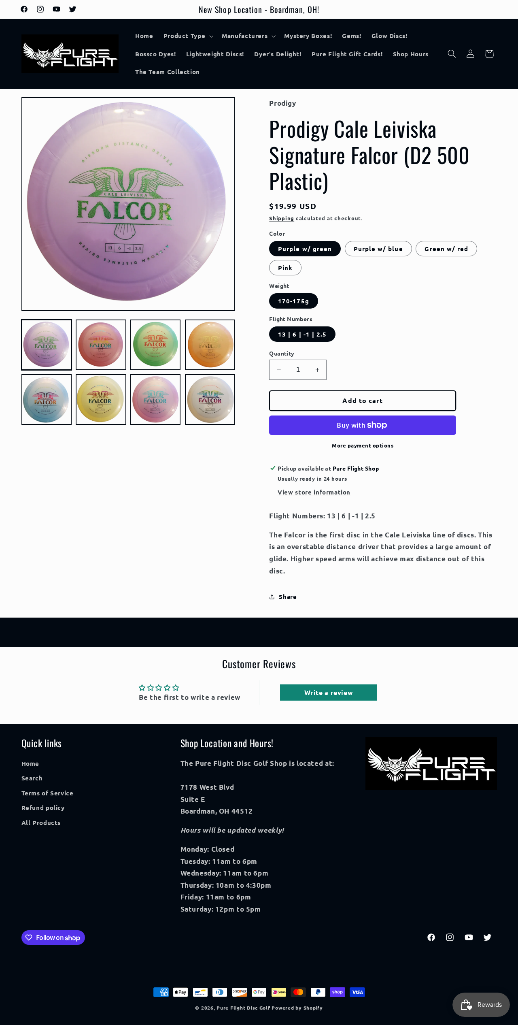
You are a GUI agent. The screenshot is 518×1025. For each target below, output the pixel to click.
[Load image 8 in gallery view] (210, 400)
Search (32, 778)
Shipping (281, 218)
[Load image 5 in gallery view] (46, 400)
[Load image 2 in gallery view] (101, 345)
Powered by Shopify (297, 1007)
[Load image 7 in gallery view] (155, 400)
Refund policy (43, 807)
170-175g (293, 301)
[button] (187, 36)
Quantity (281, 353)
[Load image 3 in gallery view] (155, 345)
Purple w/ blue (378, 249)
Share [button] (288, 596)
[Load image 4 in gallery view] (210, 345)
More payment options (363, 445)
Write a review (328, 692)
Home (30, 763)
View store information (314, 492)
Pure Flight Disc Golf (243, 1007)
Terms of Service (47, 793)
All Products (41, 822)
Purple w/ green (305, 249)
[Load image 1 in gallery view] (46, 345)
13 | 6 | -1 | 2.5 (302, 334)
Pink (285, 268)
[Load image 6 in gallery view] (101, 400)
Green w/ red (446, 249)
